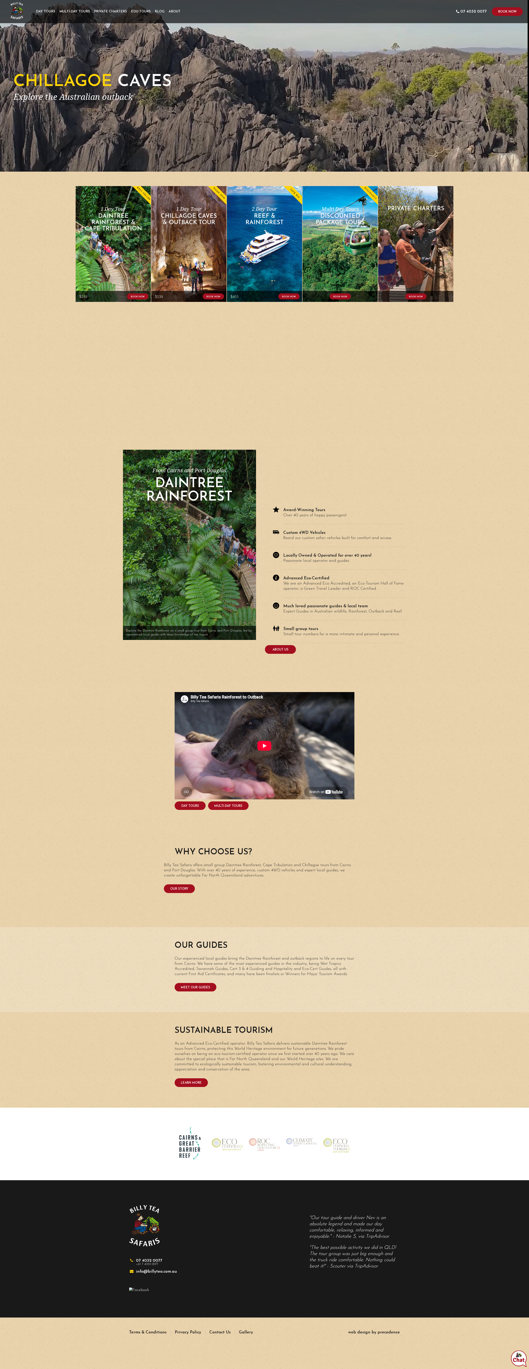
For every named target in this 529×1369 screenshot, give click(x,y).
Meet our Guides (195, 987)
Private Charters (110, 11)
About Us (280, 649)
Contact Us (220, 1332)
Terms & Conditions (148, 1332)
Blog (159, 11)
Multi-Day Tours (74, 11)
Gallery (246, 1332)
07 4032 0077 (149, 1262)
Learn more (191, 1082)
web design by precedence (374, 1332)
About (174, 11)
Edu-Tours (141, 11)
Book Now (507, 11)
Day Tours (45, 11)
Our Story (179, 889)
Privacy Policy (188, 1332)
